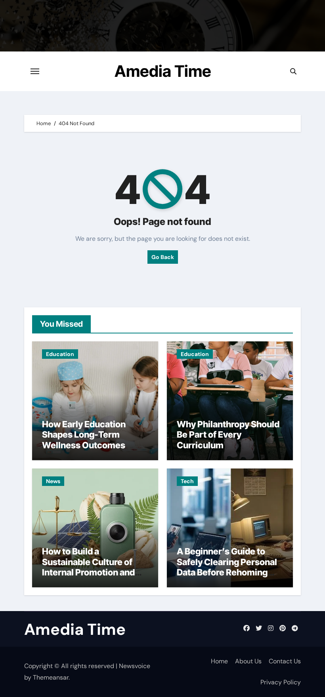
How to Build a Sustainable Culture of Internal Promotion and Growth (88, 567)
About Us (248, 661)
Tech (187, 481)
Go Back (162, 257)
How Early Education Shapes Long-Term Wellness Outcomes (84, 434)
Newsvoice (134, 666)
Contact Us (285, 661)
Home (219, 661)
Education (60, 354)
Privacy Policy (280, 682)
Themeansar (51, 677)
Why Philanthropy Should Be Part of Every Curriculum (228, 434)
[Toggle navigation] (35, 71)
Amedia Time (163, 71)
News (53, 481)
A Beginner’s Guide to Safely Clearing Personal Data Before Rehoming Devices (227, 567)
